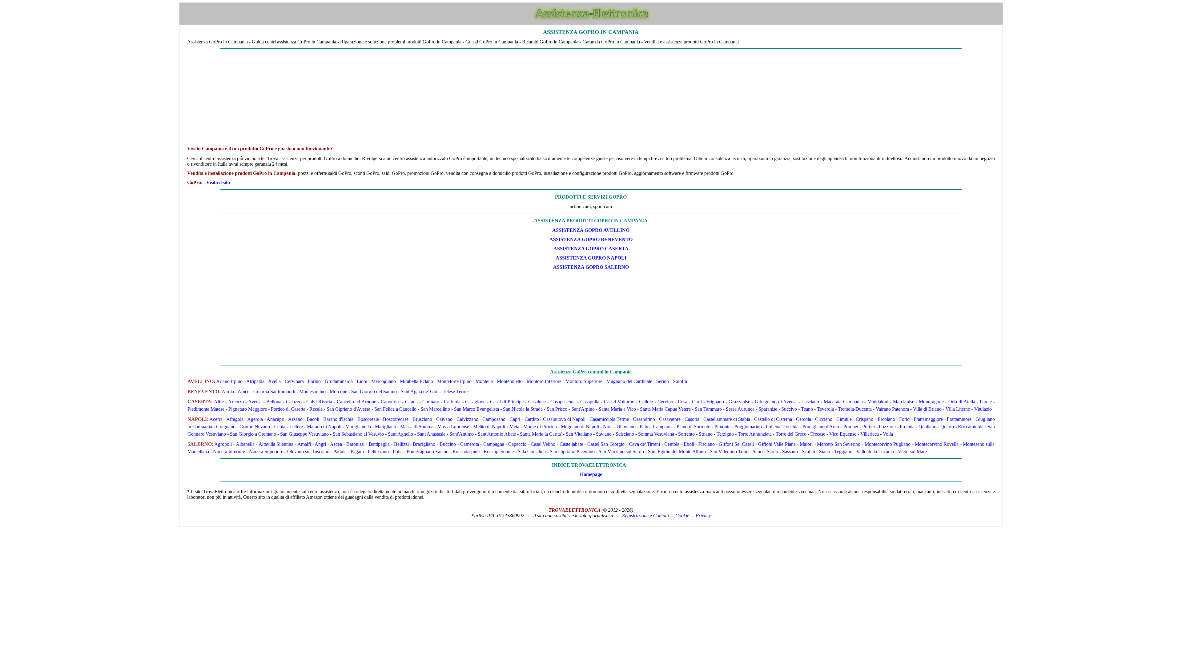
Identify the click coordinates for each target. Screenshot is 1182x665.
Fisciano (706, 444)
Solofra (680, 381)
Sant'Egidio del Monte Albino (677, 451)
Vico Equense (842, 434)
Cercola (803, 419)
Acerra (216, 419)
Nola (608, 426)
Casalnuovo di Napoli (564, 419)
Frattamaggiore (928, 419)
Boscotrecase (395, 419)
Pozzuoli (887, 426)
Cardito (532, 419)
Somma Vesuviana (656, 434)
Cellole (646, 401)
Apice (243, 391)
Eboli (689, 444)
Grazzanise (739, 401)
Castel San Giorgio (606, 444)
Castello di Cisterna (773, 419)
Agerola (255, 419)
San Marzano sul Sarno (621, 451)
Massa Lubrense (453, 426)
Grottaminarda (339, 381)
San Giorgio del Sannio (374, 391)
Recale (316, 409)
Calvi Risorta (319, 401)
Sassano (790, 451)
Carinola (452, 401)
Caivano (444, 419)
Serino (662, 381)
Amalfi (304, 444)
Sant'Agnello (400, 434)
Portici (868, 426)
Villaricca (869, 434)
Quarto (947, 426)
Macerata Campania (843, 401)
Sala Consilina (532, 451)
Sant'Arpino (583, 409)
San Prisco (557, 409)
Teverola (825, 409)
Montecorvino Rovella (937, 444)
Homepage (591, 474)
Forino (314, 381)
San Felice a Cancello (395, 409)
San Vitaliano (579, 434)
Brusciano (422, 419)
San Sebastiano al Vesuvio (358, 434)
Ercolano (886, 419)
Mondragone (931, 401)
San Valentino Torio (729, 451)
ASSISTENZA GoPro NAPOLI (591, 257)
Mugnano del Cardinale (629, 381)
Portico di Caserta (288, 409)
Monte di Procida (540, 426)
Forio (904, 419)
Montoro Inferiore (544, 381)
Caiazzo (294, 401)
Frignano (715, 401)
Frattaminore (959, 419)
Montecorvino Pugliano (888, 444)
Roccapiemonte (499, 451)
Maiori (806, 444)
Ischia (279, 426)
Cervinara (294, 381)
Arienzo (236, 401)
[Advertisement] (591, 94)
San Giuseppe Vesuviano (304, 434)
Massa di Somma (416, 426)
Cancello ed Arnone (356, 401)
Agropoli (223, 444)
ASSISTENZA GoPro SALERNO (591, 267)
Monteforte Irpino (454, 381)
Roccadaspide (466, 451)
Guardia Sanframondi (274, 391)
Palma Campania (656, 426)
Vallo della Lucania (875, 451)
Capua (411, 401)
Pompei (850, 426)
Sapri (758, 451)
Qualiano (927, 426)
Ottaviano (626, 426)
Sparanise (767, 409)
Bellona (273, 401)
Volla (888, 434)
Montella (484, 381)
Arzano (295, 419)
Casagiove (475, 401)
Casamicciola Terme (609, 419)
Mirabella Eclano (416, 381)
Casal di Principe (507, 401)
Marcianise (903, 401)
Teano (807, 409)
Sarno (772, 451)
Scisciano (625, 434)
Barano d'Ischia (338, 419)
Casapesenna (563, 401)
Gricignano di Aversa (776, 401)
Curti (697, 401)
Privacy (703, 515)
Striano (706, 434)
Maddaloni (877, 401)
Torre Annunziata (755, 434)
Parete (986, 401)
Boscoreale (368, 419)
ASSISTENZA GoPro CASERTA (591, 248)
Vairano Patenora (892, 409)
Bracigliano (424, 444)
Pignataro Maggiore (247, 409)
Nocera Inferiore (229, 451)
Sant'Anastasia (431, 434)
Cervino (665, 401)
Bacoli (313, 419)
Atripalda (255, 381)
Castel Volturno (619, 401)
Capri (514, 419)
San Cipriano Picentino (572, 451)
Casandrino (644, 419)
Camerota (469, 444)
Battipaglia (379, 444)
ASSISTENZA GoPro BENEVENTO (591, 239)
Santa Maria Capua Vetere (665, 409)
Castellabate (571, 444)
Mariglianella (358, 426)
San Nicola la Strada (523, 409)
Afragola (234, 419)
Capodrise (390, 401)
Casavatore (670, 419)
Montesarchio (312, 391)
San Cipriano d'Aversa (348, 409)
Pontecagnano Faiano (427, 451)
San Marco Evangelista (476, 409)
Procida (907, 426)
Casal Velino (543, 444)
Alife (219, 401)
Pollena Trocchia (782, 426)
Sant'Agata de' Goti (420, 391)
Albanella (245, 444)
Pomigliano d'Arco (820, 426)
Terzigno (725, 434)
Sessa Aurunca (740, 409)
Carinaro (430, 401)
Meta (514, 426)
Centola (671, 444)
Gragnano (225, 426)
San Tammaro (708, 409)
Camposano (493, 419)
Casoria (692, 419)
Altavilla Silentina (276, 444)
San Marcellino (435, 409)
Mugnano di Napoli (580, 426)
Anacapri (275, 419)
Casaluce (537, 401)
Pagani (357, 451)
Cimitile (844, 419)
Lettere (296, 426)
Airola (228, 391)
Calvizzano (467, 419)
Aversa (255, 401)
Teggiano (843, 451)
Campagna (493, 444)
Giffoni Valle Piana (777, 444)
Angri (320, 444)
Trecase (817, 434)
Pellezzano (378, 451)
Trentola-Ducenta (855, 409)
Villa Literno (958, 409)
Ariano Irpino (229, 381)
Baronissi (355, 444)
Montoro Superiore (583, 381)
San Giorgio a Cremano (253, 434)
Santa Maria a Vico (617, 409)
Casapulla (589, 401)
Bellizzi (401, 444)
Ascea (336, 444)
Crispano (864, 419)
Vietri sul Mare (912, 451)
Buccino (448, 444)
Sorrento (686, 434)
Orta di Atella (961, 401)
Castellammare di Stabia (726, 419)
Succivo (789, 409)
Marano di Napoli (324, 426)
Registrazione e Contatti (645, 515)
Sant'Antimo (461, 434)
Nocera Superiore (266, 451)
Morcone (338, 391)
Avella (274, 381)
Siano (824, 451)
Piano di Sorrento (693, 426)
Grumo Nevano (254, 426)
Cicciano (823, 419)
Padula (340, 451)
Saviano (604, 434)
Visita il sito (218, 182)
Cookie (682, 515)
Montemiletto (510, 381)
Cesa (682, 401)
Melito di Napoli (489, 426)
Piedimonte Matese (205, 409)
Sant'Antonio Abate (497, 434)
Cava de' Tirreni (644, 444)
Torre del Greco (791, 434)
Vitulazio (983, 409)
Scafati (808, 451)
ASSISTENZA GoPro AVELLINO (590, 230)
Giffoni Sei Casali (736, 444)
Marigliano (385, 426)
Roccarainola (970, 426)
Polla (398, 451)
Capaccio (517, 444)
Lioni (362, 381)
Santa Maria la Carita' (541, 434)
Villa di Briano (927, 409)
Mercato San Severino (838, 444)
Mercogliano (383, 381)
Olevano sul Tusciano (308, 451)
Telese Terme (455, 391)
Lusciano (810, 401)
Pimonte (722, 426)
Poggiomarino (748, 426)
